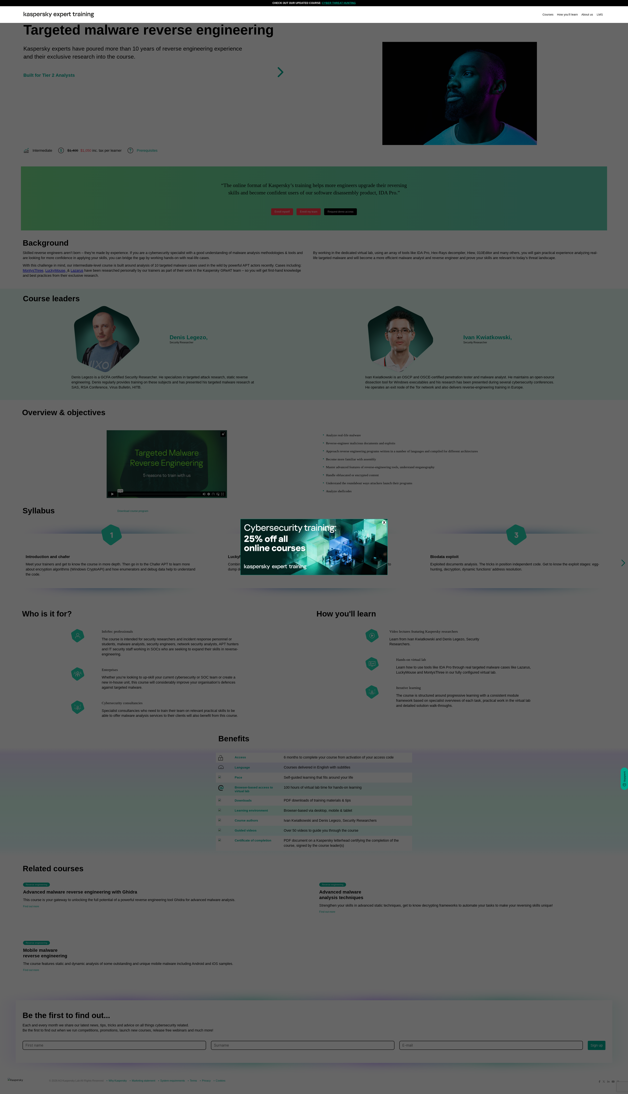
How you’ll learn (567, 14)
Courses (547, 14)
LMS (600, 14)
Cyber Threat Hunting (339, 3)
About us (587, 14)
